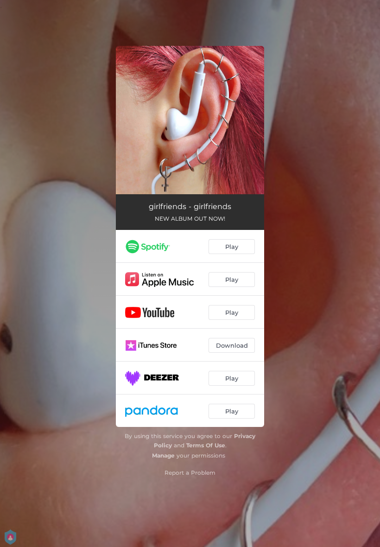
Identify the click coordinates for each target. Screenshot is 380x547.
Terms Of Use (205, 445)
